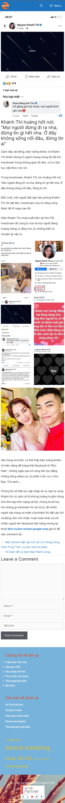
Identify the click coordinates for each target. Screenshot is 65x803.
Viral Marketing (16, 766)
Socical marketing (27, 748)
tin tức (25, 758)
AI (6, 740)
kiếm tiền (15, 739)
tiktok (10, 758)
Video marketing (41, 759)
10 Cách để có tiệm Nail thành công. (28, 552)
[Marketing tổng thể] (5, 5)
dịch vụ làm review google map (27, 529)
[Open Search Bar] (41, 5)
